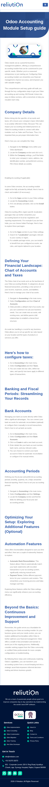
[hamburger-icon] (45, 5)
